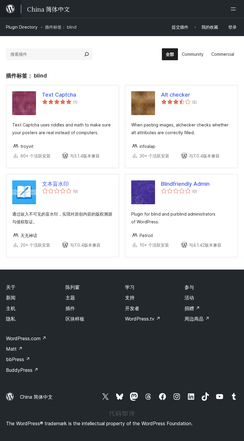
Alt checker (175, 95)
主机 (10, 308)
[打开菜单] (234, 9)
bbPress (18, 359)
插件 (70, 308)
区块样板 (75, 319)
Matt (14, 349)
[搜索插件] (87, 54)
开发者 (132, 308)
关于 (10, 287)
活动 (189, 298)
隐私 (10, 319)
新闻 (10, 298)
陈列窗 (72, 287)
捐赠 (192, 308)
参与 (189, 287)
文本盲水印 (55, 184)
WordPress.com (26, 338)
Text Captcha (59, 95)
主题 (70, 298)
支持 (129, 298)
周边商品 (196, 319)
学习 (129, 287)
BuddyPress (22, 370)
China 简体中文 (36, 397)
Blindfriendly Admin (185, 184)
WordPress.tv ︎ (142, 319)
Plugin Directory (21, 27)
